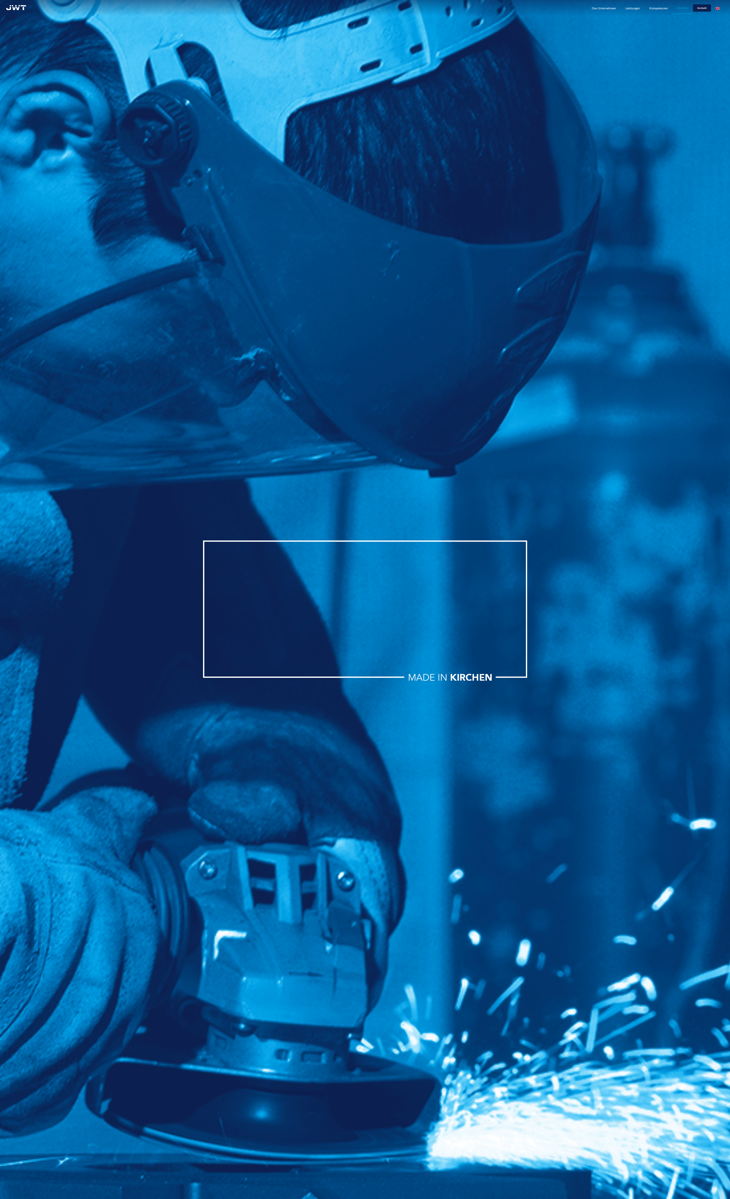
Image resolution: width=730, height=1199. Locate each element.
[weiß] (16, 6)
